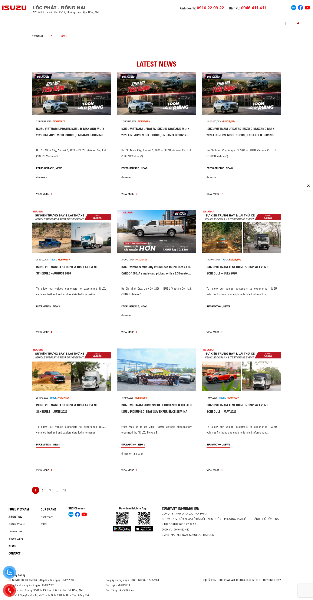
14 (64, 490)
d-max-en (41, 177)
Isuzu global (16, 538)
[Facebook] (300, 7)
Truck (44, 524)
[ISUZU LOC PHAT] (14, 8)
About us (15, 517)
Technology (15, 531)
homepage (37, 35)
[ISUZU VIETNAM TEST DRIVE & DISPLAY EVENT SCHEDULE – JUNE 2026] (71, 369)
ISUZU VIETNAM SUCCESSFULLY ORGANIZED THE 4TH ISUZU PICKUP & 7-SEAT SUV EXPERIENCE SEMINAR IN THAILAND (156, 411)
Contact (14, 553)
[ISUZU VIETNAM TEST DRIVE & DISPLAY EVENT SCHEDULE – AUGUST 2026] (71, 231)
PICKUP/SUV (59, 121)
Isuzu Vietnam (19, 509)
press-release (45, 168)
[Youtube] (307, 7)
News (59, 168)
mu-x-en (139, 453)
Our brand (48, 509)
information (43, 306)
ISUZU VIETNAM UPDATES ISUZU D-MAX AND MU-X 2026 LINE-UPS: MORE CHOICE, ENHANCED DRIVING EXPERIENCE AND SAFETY (70, 135)
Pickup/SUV (47, 516)
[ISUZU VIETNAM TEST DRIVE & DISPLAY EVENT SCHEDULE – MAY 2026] (241, 369)
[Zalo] (293, 7)
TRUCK (53, 259)
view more (43, 193)
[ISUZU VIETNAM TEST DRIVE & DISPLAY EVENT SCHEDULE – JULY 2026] (241, 231)
